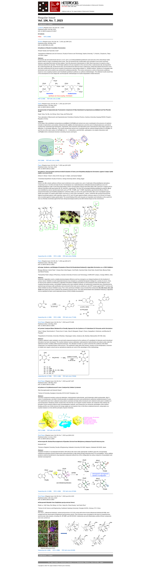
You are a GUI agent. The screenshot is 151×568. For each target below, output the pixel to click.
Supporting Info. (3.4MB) (45, 491)
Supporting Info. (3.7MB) (45, 376)
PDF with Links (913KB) (68, 550)
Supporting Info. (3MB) (44, 550)
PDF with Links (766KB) (69, 256)
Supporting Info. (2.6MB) (45, 256)
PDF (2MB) (41, 160)
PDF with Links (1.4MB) (52, 160)
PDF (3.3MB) (41, 98)
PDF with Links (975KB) (54, 430)
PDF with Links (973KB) (69, 491)
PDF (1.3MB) (41, 430)
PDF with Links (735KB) (69, 376)
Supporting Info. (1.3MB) (45, 317)
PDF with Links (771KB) (69, 317)
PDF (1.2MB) (57, 317)
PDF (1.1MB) (57, 256)
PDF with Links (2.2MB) (53, 98)
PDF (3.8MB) (47, 36)
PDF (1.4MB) (57, 491)
